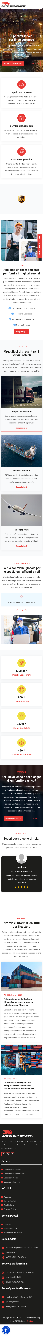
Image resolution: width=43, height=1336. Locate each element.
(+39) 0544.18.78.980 (16, 1306)
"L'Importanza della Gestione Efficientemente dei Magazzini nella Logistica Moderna (19, 1002)
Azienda (7, 1197)
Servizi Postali (10, 1201)
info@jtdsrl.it (11, 1252)
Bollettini (7, 1224)
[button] (17, 610)
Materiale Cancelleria (13, 1232)
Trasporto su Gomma (21, 411)
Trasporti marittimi (21, 470)
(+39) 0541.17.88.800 (16, 1257)
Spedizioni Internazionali (14, 1173)
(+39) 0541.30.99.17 (15, 1282)
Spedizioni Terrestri (12, 1182)
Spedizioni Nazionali (12, 1169)
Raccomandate (10, 1228)
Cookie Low (9, 1205)
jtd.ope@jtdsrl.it (12, 1301)
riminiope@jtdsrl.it (13, 1277)
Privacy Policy (10, 1209)
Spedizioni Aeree (11, 1178)
